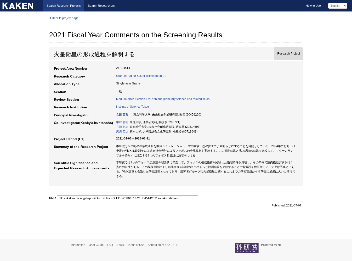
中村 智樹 (122, 122)
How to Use (313, 5)
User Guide (96, 245)
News (120, 245)
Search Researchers (101, 5)
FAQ (110, 245)
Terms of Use (135, 245)
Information (78, 245)
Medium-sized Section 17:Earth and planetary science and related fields (163, 99)
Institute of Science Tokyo (132, 106)
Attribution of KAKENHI (162, 245)
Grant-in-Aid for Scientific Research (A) (141, 76)
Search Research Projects (64, 5)
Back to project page (65, 18)
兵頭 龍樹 (122, 126)
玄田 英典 (122, 114)
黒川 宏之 (122, 131)
